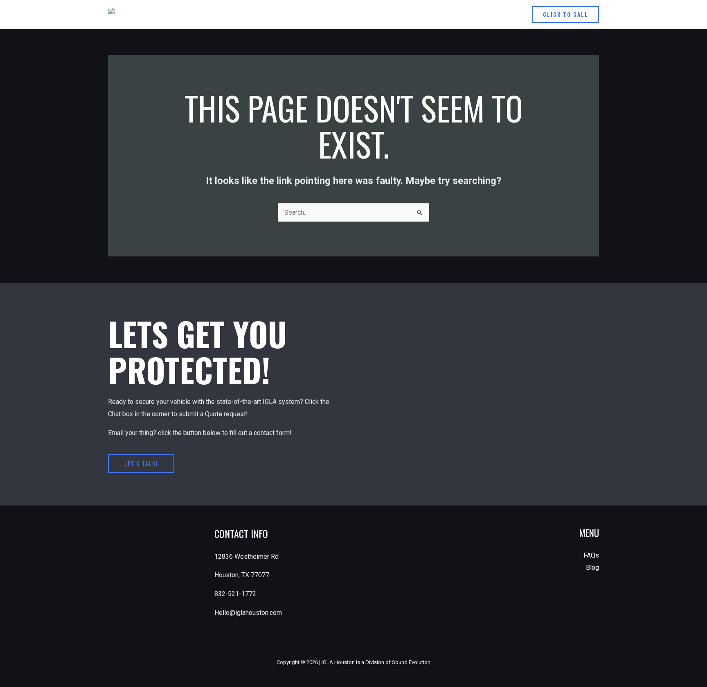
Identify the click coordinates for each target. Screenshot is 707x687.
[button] (565, 14)
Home (414, 14)
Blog (592, 567)
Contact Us (502, 14)
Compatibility (454, 14)
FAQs (591, 555)
